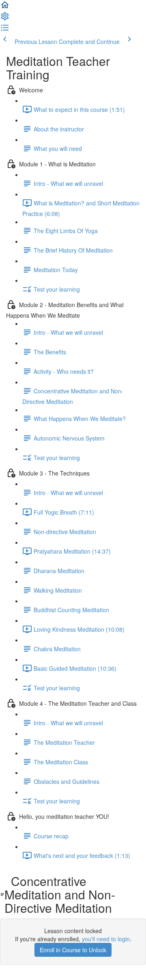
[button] (5, 7)
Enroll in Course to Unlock (73, 950)
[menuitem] (5, 19)
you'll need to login (106, 939)
